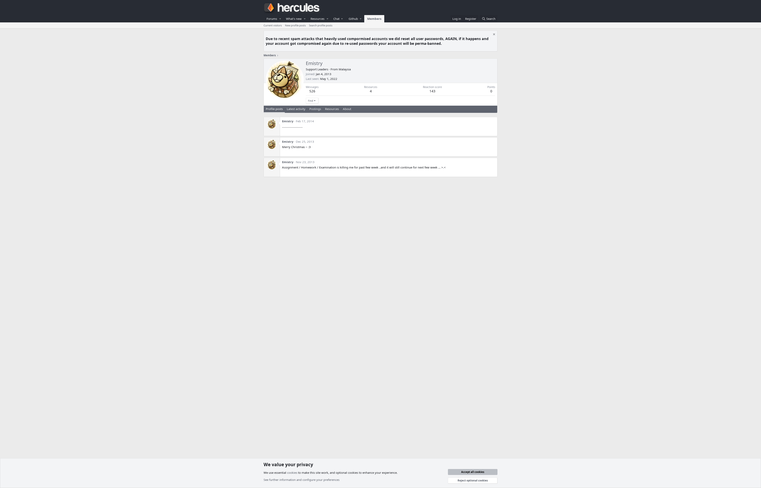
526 (312, 91)
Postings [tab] (315, 109)
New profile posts (295, 25)
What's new (294, 19)
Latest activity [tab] (296, 109)
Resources (317, 19)
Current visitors (273, 25)
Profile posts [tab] (274, 109)
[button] (280, 18)
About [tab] (347, 109)
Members (374, 19)
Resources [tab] (332, 109)
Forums (272, 19)
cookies (292, 473)
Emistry (288, 121)
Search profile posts (320, 25)
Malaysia (345, 69)
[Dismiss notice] (493, 35)
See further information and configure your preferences (301, 480)
